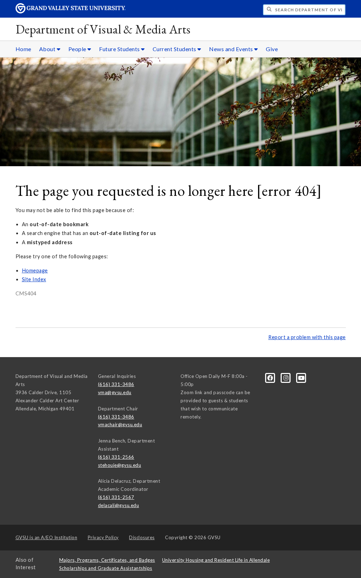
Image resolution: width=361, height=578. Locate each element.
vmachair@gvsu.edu (120, 424)
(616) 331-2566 (116, 457)
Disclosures (142, 537)
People (78, 49)
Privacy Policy (103, 537)
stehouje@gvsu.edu (119, 465)
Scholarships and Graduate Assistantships (105, 568)
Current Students (175, 49)
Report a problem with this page (307, 337)
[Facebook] (271, 377)
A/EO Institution (47, 537)
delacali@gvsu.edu (118, 505)
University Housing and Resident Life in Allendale (216, 560)
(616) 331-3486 (116, 384)
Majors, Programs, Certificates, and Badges (107, 560)
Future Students (120, 49)
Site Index (34, 279)
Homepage (35, 270)
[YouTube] (301, 377)
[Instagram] (286, 377)
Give (272, 49)
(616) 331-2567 (116, 497)
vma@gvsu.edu (114, 392)
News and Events (231, 49)
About (48, 49)
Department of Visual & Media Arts (103, 29)
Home (23, 49)
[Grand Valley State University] (71, 11)
